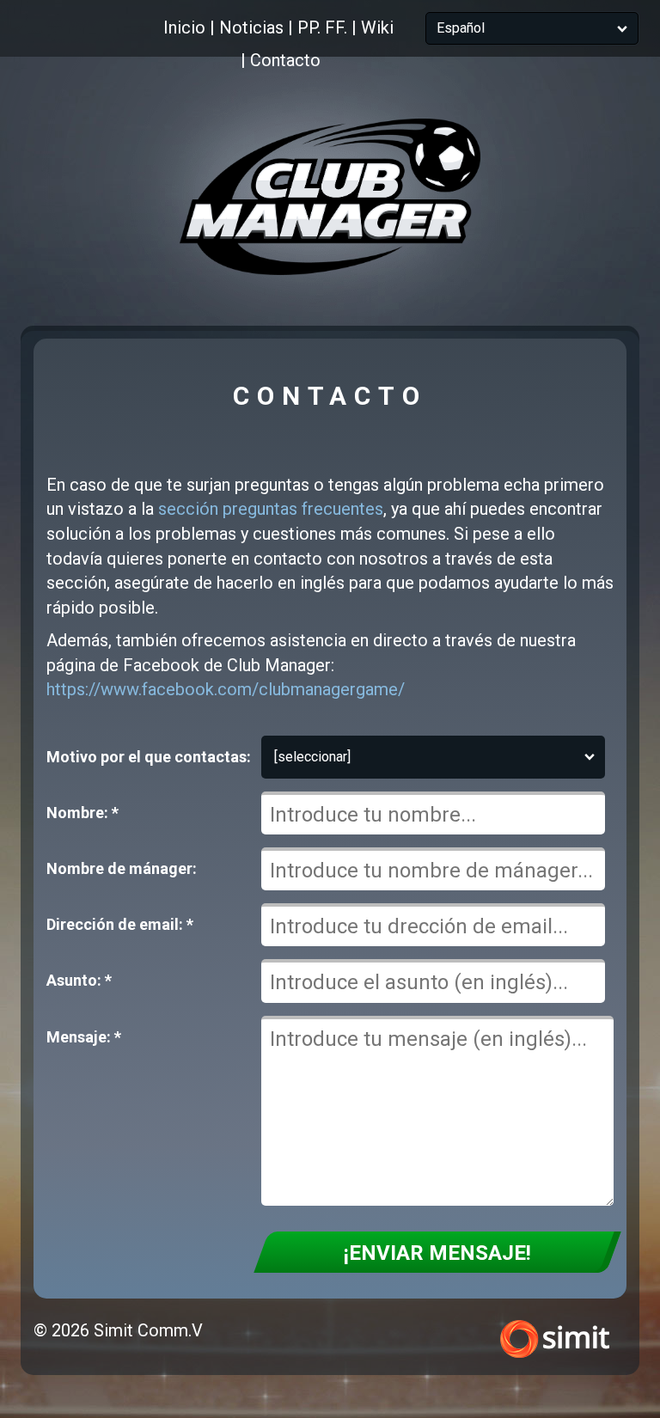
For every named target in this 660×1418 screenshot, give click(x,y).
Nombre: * (82, 813)
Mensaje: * (83, 1037)
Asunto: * (79, 980)
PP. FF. (322, 27)
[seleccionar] (312, 757)
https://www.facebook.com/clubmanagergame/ (225, 689)
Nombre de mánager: (121, 868)
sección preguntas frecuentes (270, 508)
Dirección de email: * (119, 924)
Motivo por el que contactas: (148, 757)
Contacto (285, 60)
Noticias (251, 27)
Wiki (377, 27)
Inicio (184, 27)
